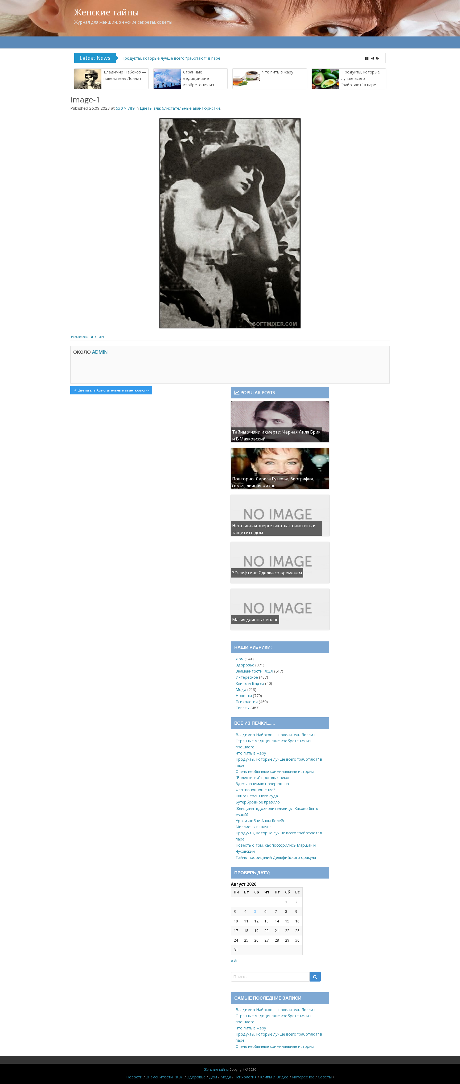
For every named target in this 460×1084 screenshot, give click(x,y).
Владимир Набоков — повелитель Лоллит (125, 75)
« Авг (235, 960)
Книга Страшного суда (257, 795)
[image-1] (230, 223)
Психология (247, 701)
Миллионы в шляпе (254, 826)
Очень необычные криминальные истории (275, 771)
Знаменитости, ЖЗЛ (254, 671)
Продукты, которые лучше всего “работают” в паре (170, 58)
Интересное (247, 677)
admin (99, 337)
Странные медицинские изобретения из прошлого (198, 81)
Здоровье (245, 664)
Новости (244, 695)
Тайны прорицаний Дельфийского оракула (276, 857)
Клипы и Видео (250, 683)
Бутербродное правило (258, 802)
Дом (240, 658)
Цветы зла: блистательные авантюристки (180, 108)
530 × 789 (125, 108)
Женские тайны (106, 12)
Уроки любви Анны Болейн (260, 820)
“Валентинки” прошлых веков (263, 777)
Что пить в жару (277, 72)
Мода (241, 689)
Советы (242, 707)
